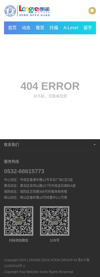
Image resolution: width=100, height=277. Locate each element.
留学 (87, 27)
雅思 (40, 27)
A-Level (70, 27)
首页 (12, 27)
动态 (26, 27)
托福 (54, 27)
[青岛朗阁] (27, 11)
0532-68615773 (24, 171)
